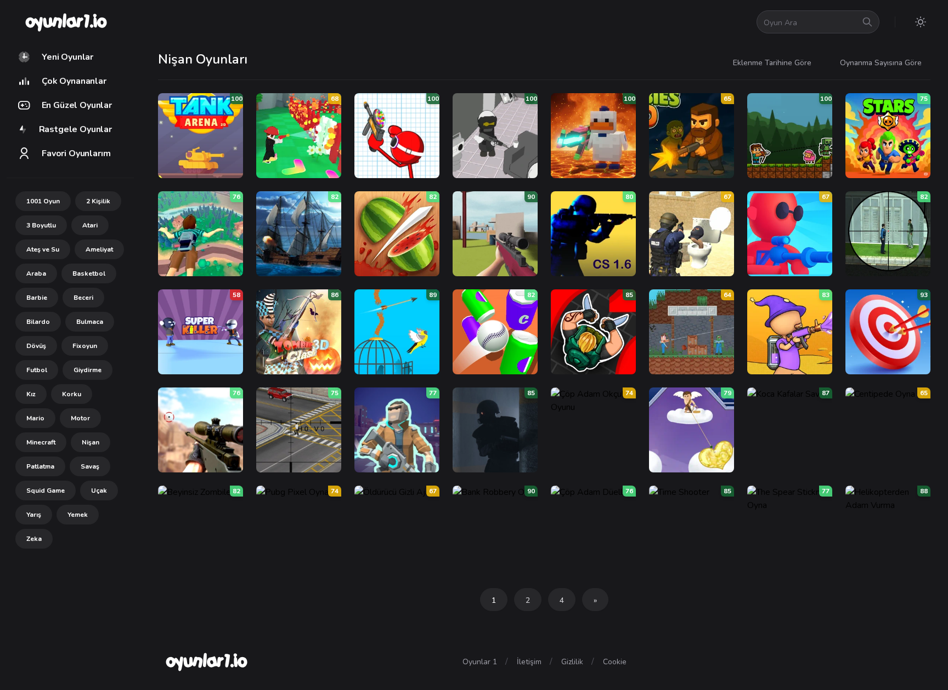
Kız (31, 394)
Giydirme (87, 370)
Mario (35, 418)
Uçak (99, 490)
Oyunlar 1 (479, 662)
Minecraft (40, 442)
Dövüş (36, 345)
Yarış (33, 514)
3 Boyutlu (41, 225)
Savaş (90, 466)
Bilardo (38, 321)
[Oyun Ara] (867, 21)
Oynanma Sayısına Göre (881, 63)
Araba (36, 273)
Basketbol (88, 273)
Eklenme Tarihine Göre (772, 63)
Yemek (77, 514)
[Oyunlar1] (65, 22)
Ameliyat (99, 249)
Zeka (34, 538)
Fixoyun (84, 345)
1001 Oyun (43, 201)
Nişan (90, 442)
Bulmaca (89, 321)
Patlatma (40, 466)
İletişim (529, 662)
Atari (90, 225)
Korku (71, 394)
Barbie (36, 297)
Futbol (36, 370)
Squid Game (45, 490)
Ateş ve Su (42, 249)
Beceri (83, 297)
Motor (80, 418)
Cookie (615, 662)
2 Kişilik (98, 201)
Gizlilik (572, 662)
